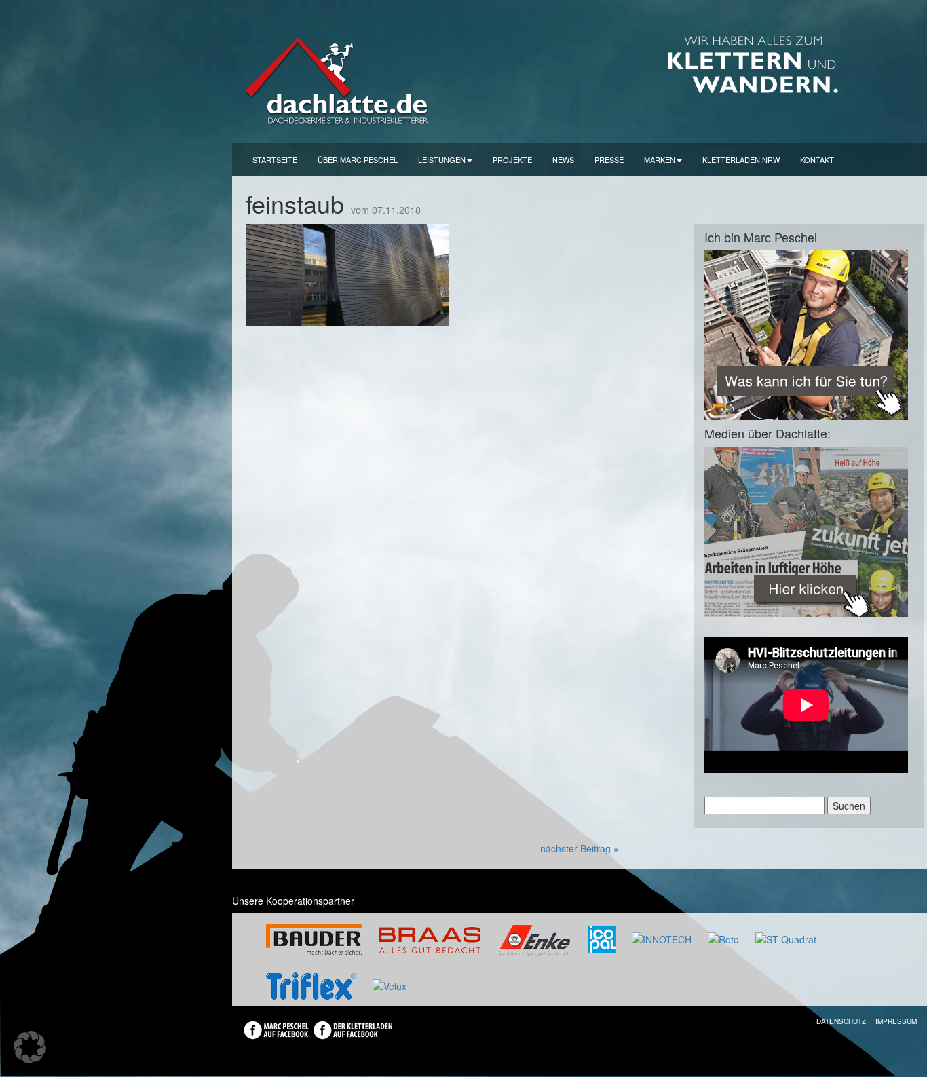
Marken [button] (659, 159)
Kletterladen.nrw (741, 159)
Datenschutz (841, 1021)
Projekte (512, 159)
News (563, 159)
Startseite (274, 159)
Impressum (896, 1021)
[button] (30, 1047)
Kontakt (817, 159)
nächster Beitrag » (579, 848)
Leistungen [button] (442, 159)
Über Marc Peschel (358, 159)
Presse (609, 159)
